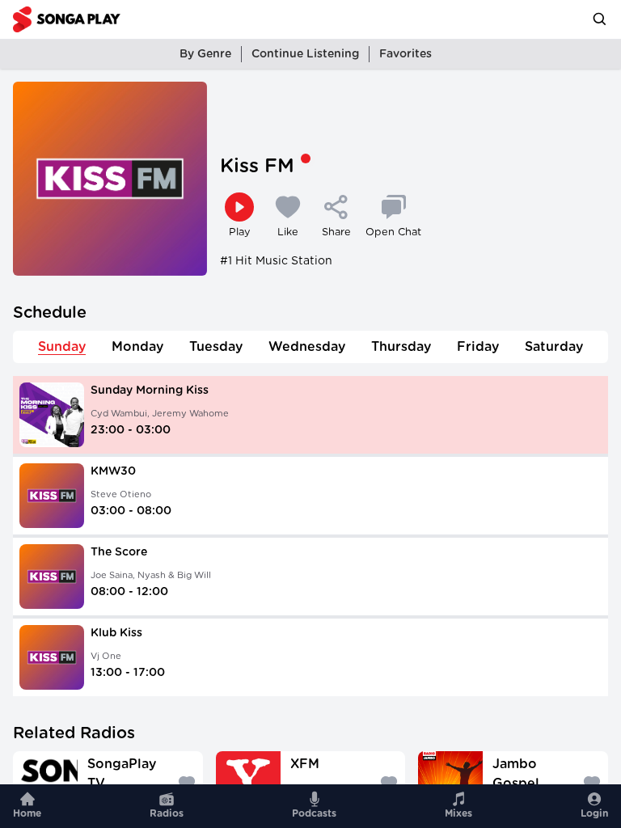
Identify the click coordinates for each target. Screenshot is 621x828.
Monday (137, 346)
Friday (478, 346)
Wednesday (306, 346)
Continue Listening (305, 54)
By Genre (205, 54)
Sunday (62, 346)
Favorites (405, 54)
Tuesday (216, 346)
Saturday (554, 346)
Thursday (401, 346)
